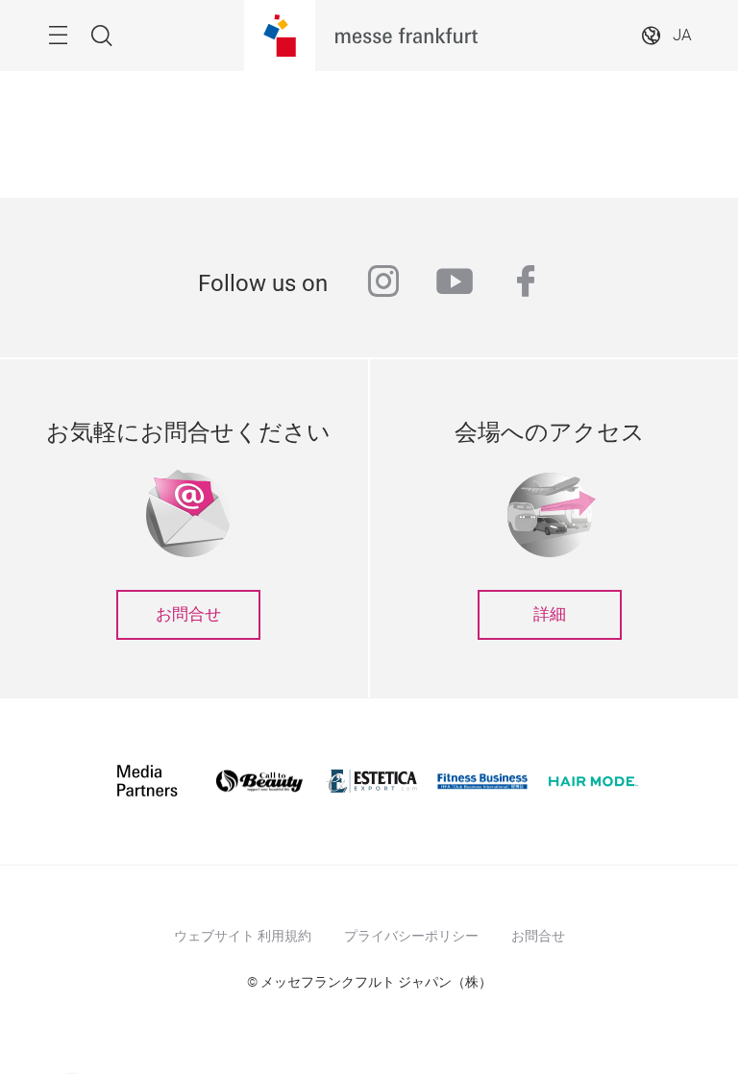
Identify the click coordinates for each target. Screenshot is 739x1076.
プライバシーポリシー (411, 935)
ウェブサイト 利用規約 (242, 935)
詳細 (549, 614)
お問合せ (188, 614)
